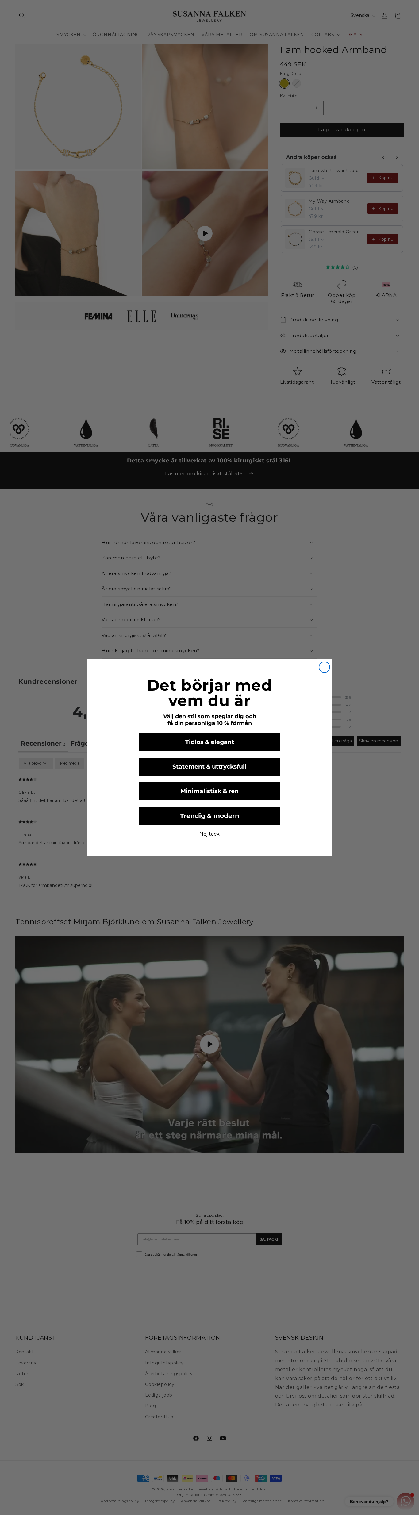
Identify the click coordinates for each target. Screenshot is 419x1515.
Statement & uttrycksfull (209, 766)
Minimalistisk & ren (209, 791)
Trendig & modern (209, 815)
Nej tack (209, 834)
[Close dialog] (324, 667)
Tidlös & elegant (209, 742)
